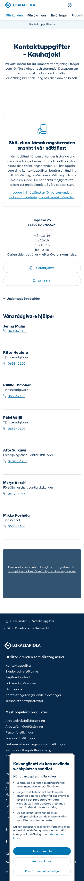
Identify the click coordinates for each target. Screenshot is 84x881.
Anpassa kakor (42, 861)
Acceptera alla (42, 851)
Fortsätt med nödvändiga (42, 871)
